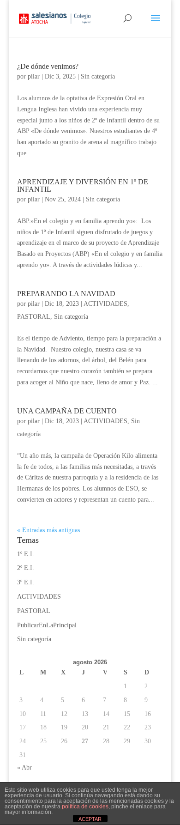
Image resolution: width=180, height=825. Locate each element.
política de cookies (85, 806)
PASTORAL (33, 316)
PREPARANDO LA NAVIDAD (66, 293)
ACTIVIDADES (105, 303)
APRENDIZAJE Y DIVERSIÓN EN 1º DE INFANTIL (82, 185)
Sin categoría (98, 76)
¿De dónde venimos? (47, 66)
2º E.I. (25, 567)
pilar (34, 76)
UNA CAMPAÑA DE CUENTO (67, 411)
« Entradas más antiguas (48, 530)
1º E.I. (25, 554)
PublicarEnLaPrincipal (47, 625)
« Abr (24, 767)
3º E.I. (25, 582)
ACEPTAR (90, 819)
